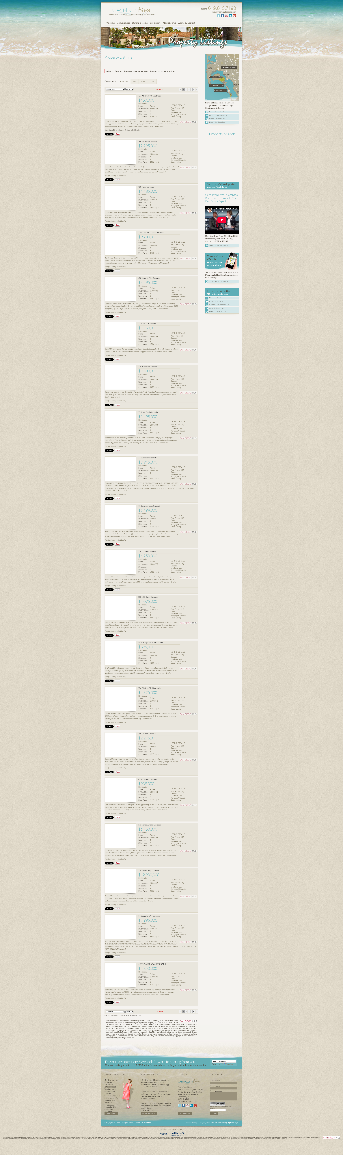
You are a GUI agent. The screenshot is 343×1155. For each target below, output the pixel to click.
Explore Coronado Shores (218, 115)
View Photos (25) (177, 199)
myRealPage (233, 1122)
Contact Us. (138, 1122)
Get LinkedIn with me (216, 308)
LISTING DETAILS (178, 105)
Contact (174, 110)
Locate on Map (176, 112)
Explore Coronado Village (218, 112)
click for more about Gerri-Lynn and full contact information (175, 1065)
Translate (229, 1064)
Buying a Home (140, 22)
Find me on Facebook (216, 298)
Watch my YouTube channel (218, 245)
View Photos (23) (177, 746)
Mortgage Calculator (178, 115)
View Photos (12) (177, 379)
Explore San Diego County (218, 122)
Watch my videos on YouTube (219, 305)
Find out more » (111, 1114)
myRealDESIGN (210, 1122)
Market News (169, 22)
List (153, 81)
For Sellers (155, 22)
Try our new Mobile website (218, 281)
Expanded (124, 81)
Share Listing (176, 117)
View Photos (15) (177, 655)
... (191, 89)
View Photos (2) (177, 290)
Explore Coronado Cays (217, 119)
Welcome (110, 22)
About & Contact (186, 22)
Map (134, 81)
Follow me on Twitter (216, 301)
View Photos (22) (177, 518)
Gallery (143, 81)
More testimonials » (149, 1114)
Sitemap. (147, 1122)
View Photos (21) (177, 609)
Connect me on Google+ (217, 311)
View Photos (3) (177, 154)
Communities (123, 22)
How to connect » (185, 1114)
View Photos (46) (177, 108)
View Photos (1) (177, 976)
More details (159, 126)
